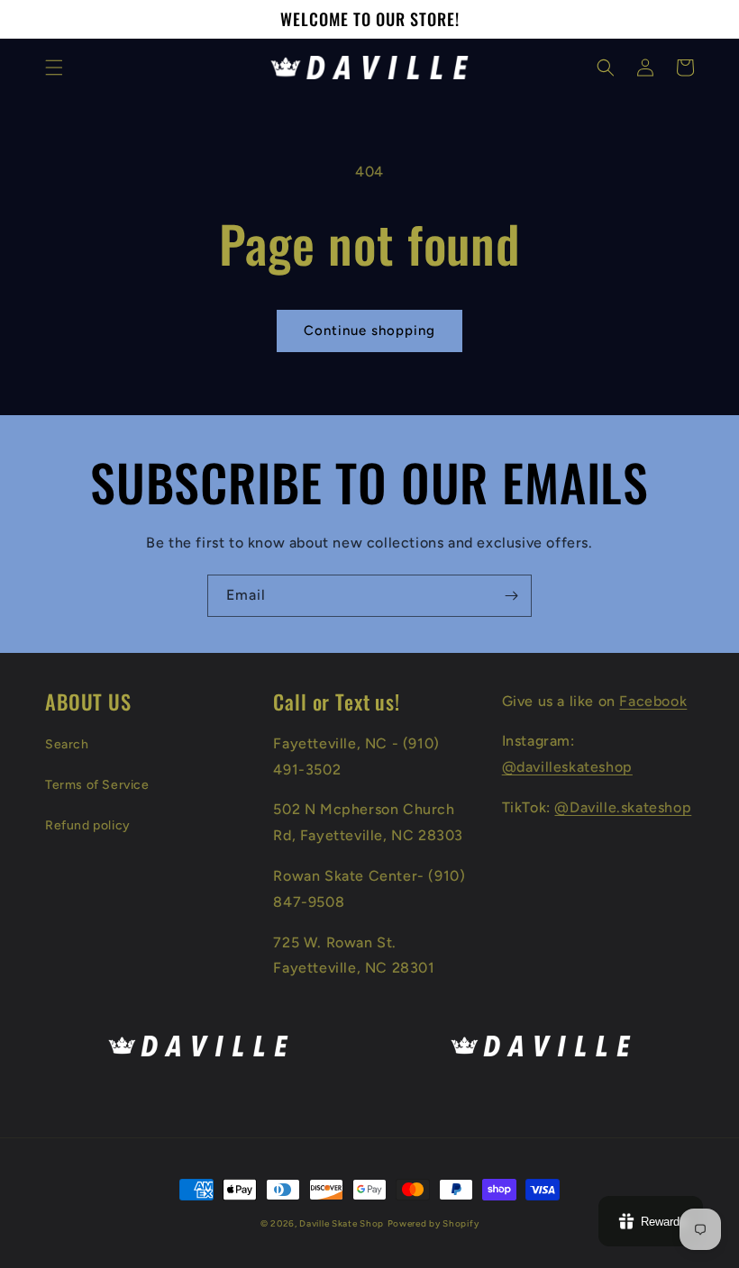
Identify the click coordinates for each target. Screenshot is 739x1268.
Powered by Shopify (433, 1223)
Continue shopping (369, 330)
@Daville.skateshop (622, 807)
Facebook (653, 701)
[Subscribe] (511, 596)
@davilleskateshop (567, 766)
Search (67, 744)
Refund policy (88, 825)
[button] (54, 67)
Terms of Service (97, 784)
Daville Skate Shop (341, 1223)
